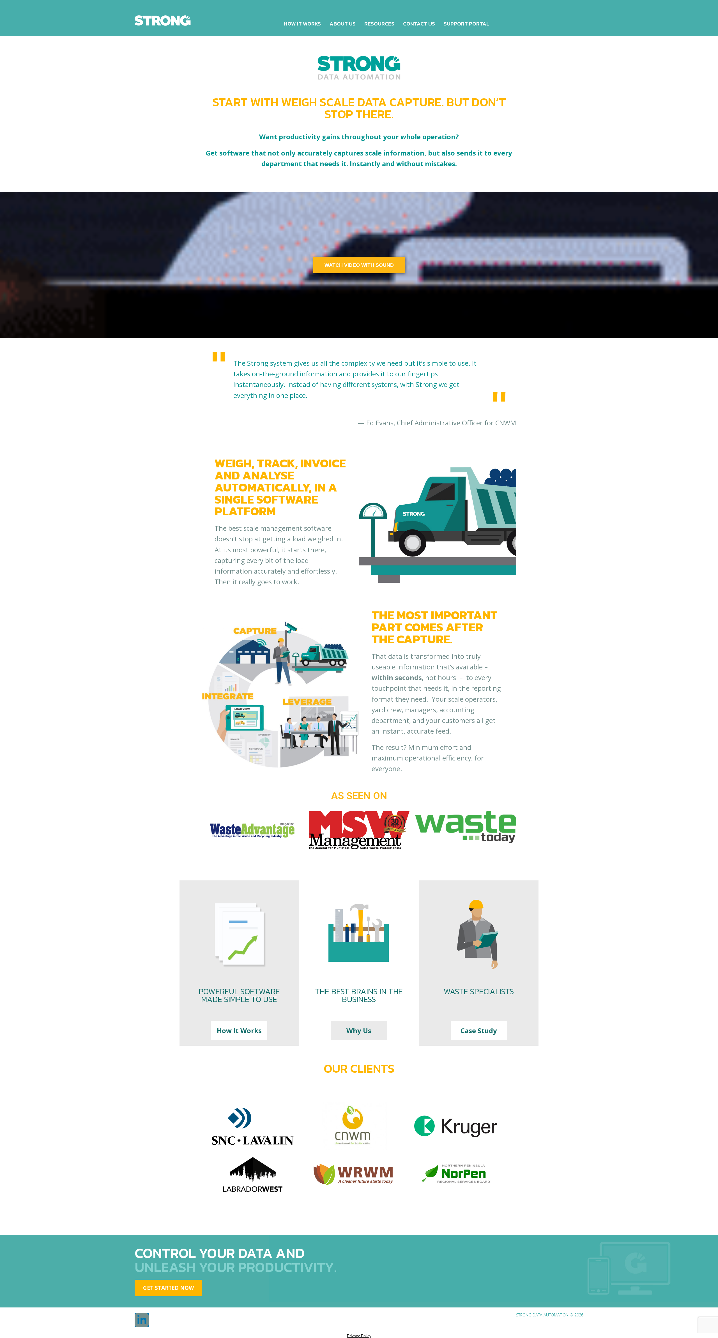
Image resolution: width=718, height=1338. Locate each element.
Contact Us (419, 24)
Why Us (358, 1030)
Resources (379, 24)
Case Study (479, 1030)
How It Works (239, 1030)
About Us (343, 24)
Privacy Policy (359, 1336)
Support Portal (466, 24)
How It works (302, 24)
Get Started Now (168, 1287)
